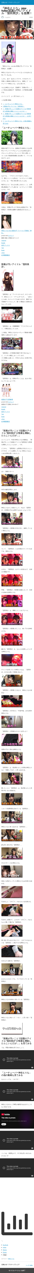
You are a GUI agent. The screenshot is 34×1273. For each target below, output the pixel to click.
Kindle (3, 243)
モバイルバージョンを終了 (17, 1270)
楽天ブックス (5, 245)
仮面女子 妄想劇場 (7, 399)
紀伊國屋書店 (5, 255)
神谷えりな (11, 1258)
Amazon (3, 240)
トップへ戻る (29, 1265)
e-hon (3, 253)
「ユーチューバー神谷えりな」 (13, 104)
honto (3, 250)
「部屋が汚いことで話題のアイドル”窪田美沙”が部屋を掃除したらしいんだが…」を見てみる (17, 116)
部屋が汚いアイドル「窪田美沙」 (14, 106)
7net (2, 248)
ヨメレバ (11, 235)
